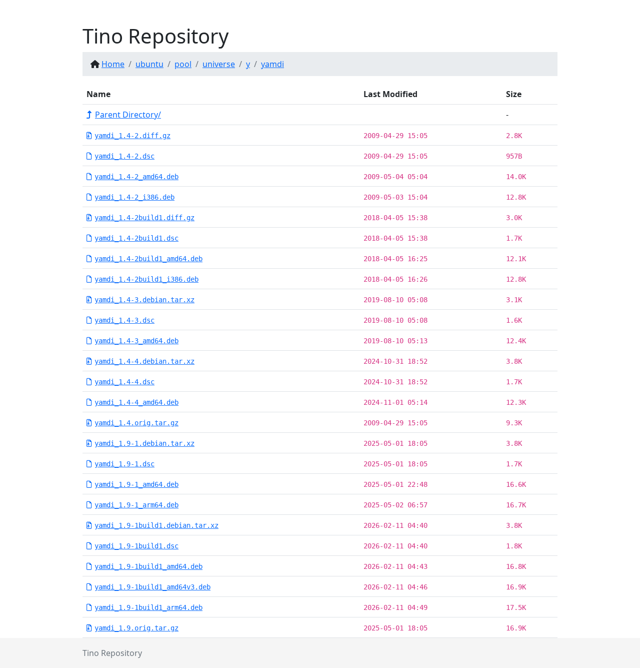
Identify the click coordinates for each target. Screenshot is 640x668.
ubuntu (150, 64)
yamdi (272, 64)
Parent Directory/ (128, 114)
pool (183, 64)
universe (218, 64)
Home (113, 64)
